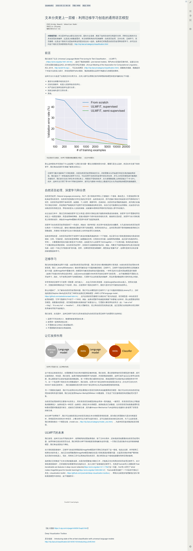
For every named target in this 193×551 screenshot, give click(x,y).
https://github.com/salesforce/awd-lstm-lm (61, 296)
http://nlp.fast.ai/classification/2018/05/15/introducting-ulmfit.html (70, 541)
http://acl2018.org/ (62, 67)
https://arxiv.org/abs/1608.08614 (91, 470)
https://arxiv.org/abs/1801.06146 (59, 61)
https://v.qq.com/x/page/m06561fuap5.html (70, 528)
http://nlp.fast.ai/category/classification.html (91, 44)
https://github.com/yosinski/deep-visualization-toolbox (88, 473)
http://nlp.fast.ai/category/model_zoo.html (96, 421)
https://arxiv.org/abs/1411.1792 (96, 467)
